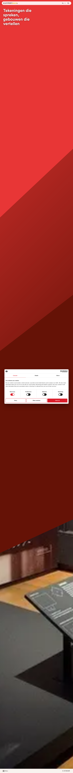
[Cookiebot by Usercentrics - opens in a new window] (61, 371)
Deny (15, 400)
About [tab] (57, 375)
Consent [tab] (15, 375)
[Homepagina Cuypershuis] (10, 3)
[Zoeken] (68, 3)
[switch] (28, 394)
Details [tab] (36, 375)
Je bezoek (67, 770)
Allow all (57, 400)
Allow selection (36, 400)
